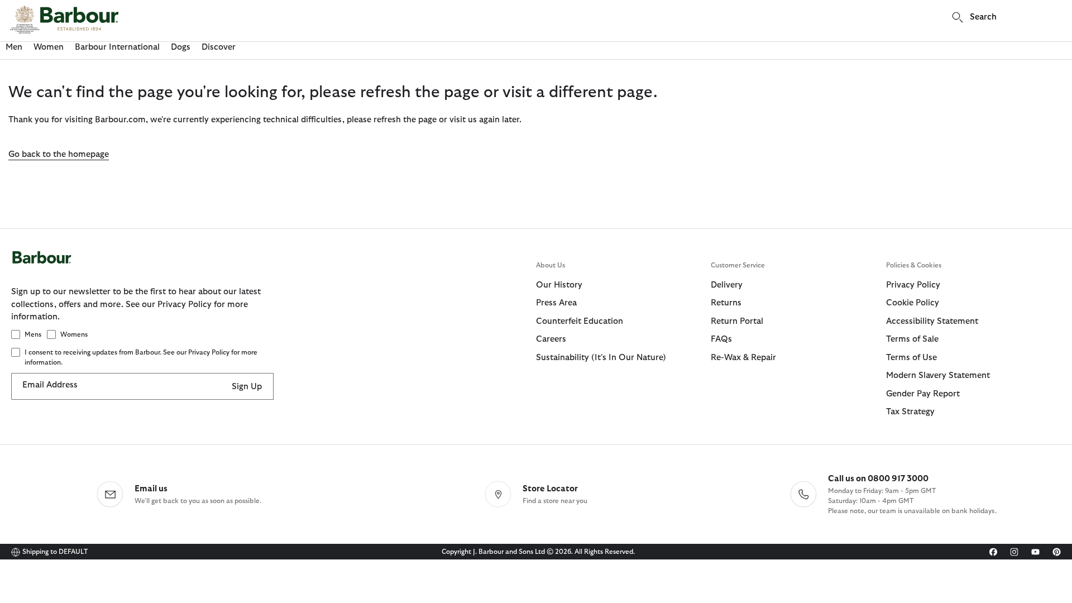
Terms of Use (911, 357)
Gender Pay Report (923, 394)
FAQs (721, 339)
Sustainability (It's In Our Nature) (601, 357)
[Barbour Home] (64, 20)
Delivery (727, 285)
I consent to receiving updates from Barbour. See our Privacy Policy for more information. (141, 357)
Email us (151, 489)
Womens (74, 334)
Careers (551, 339)
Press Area (556, 303)
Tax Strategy (910, 412)
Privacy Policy (913, 285)
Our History (559, 285)
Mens (33, 334)
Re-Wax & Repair (743, 357)
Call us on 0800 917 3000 (878, 479)
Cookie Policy (912, 303)
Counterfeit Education (579, 321)
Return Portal (737, 321)
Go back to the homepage (58, 154)
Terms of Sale (912, 339)
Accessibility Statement (932, 321)
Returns (726, 303)
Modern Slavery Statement (938, 375)
